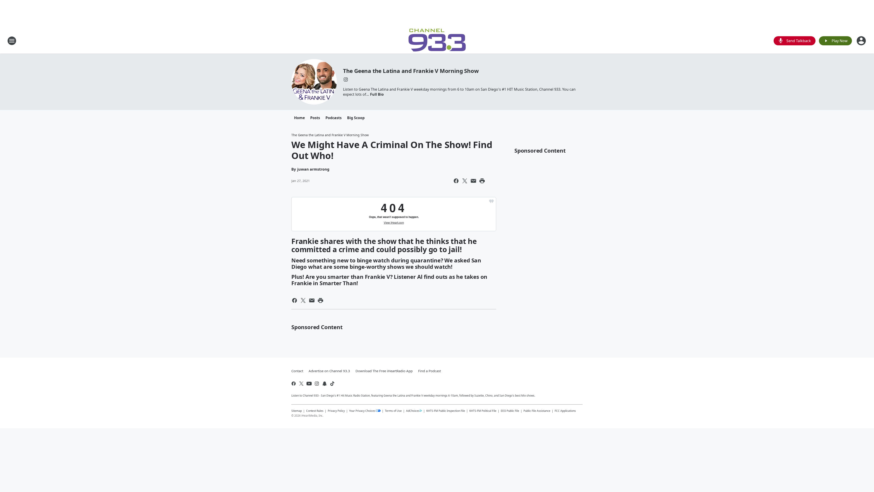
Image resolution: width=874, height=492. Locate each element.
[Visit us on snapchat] (324, 383)
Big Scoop (356, 117)
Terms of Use (393, 411)
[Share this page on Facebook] (456, 181)
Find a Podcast (429, 371)
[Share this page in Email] (473, 181)
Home (299, 117)
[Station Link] (437, 41)
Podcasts (333, 117)
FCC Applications (565, 411)
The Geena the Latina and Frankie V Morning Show (411, 70)
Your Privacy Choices (362, 411)
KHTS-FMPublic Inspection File (445, 411)
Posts (315, 117)
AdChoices (412, 411)
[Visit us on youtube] (309, 383)
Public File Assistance (536, 411)
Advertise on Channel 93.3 (329, 371)
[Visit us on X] (301, 383)
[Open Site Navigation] (11, 40)
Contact (297, 371)
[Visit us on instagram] (345, 79)
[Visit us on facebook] (293, 383)
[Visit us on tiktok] (332, 383)
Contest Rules (314, 411)
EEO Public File (510, 411)
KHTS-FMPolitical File (482, 411)
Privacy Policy (336, 411)
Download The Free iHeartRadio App (384, 371)
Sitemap (296, 411)
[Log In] (862, 40)
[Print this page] (482, 181)
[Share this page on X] (465, 181)
